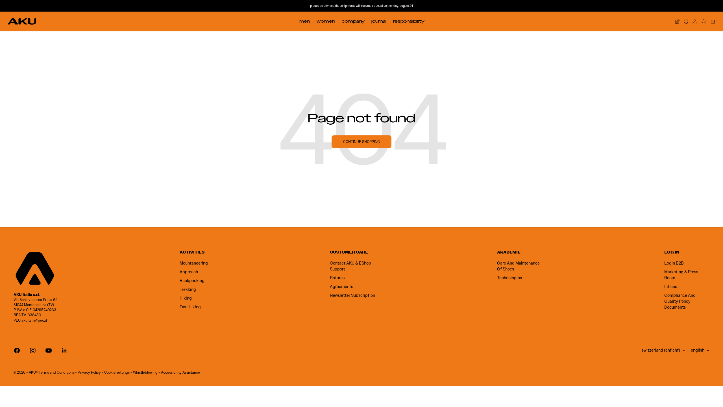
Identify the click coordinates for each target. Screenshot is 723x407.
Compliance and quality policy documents (680, 301)
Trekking (188, 289)
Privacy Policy (89, 372)
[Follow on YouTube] (48, 350)
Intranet (671, 286)
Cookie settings (117, 372)
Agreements (341, 286)
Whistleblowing (145, 372)
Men (304, 21)
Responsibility (408, 21)
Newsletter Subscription (352, 295)
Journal (378, 21)
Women (326, 21)
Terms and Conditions (56, 372)
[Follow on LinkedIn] (64, 350)
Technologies (509, 277)
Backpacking (192, 280)
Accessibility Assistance (180, 372)
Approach (189, 271)
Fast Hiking (190, 306)
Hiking (186, 298)
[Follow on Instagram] (32, 350)
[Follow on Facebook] (17, 350)
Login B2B (674, 263)
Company (353, 21)
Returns (337, 277)
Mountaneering (194, 263)
